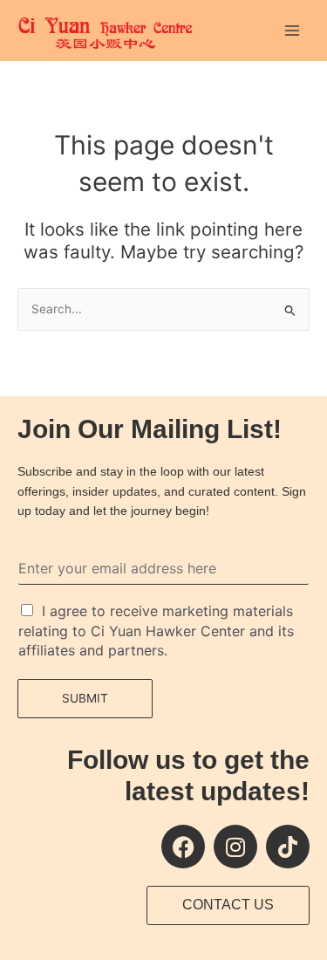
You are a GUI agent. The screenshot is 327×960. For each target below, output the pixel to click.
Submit (85, 698)
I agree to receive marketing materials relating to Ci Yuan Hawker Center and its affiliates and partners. (156, 630)
